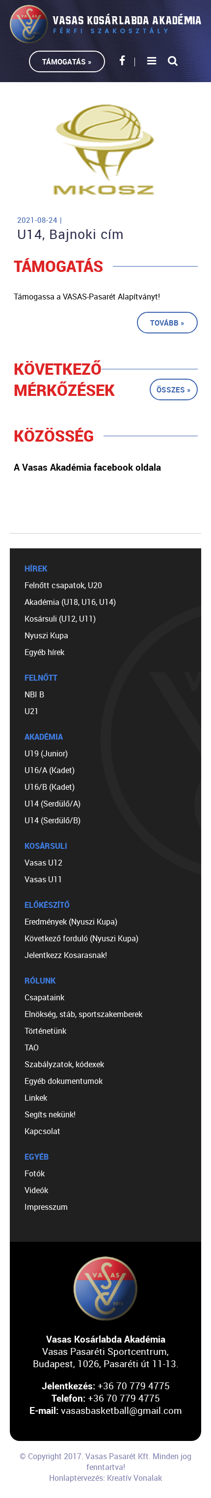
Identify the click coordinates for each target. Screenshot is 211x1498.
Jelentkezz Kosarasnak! (66, 955)
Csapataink (44, 997)
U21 (32, 711)
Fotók (35, 1173)
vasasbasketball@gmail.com (121, 1410)
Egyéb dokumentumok (64, 1081)
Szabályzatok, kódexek (64, 1064)
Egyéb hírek (44, 652)
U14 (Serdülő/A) (52, 803)
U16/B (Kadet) (50, 786)
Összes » (174, 389)
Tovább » (167, 323)
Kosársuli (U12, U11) (60, 618)
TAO (32, 1047)
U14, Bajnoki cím (70, 234)
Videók (36, 1190)
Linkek (36, 1097)
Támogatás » (67, 61)
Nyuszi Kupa (46, 635)
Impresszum (46, 1206)
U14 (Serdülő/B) (52, 820)
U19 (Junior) (46, 753)
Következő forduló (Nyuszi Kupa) (81, 938)
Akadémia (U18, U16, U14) (70, 602)
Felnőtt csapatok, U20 (63, 585)
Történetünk (45, 1030)
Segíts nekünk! (50, 1114)
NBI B (34, 694)
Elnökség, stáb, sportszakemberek (83, 1014)
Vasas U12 (43, 862)
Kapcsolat (42, 1131)
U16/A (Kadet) (50, 770)
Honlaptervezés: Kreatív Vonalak (105, 1477)
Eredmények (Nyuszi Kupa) (71, 921)
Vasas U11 (43, 879)
